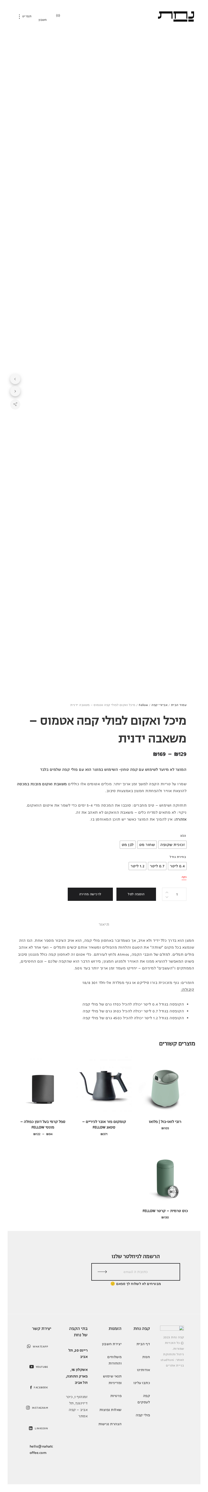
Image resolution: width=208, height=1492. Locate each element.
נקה (184, 877)
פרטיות (116, 1395)
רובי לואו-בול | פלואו (165, 1121)
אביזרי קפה (159, 705)
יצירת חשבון (112, 1344)
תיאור (104, 924)
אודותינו (143, 1370)
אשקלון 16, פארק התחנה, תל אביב (77, 1376)
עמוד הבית (178, 705)
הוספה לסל (136, 894)
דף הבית (143, 1344)
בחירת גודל (178, 857)
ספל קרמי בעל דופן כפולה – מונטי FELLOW (42, 1124)
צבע (183, 836)
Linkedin (41, 1428)
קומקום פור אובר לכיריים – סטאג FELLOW (104, 1124)
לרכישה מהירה (90, 894)
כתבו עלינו (141, 1382)
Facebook (41, 1387)
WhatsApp (40, 1346)
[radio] (172, 845)
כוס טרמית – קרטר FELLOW (165, 1211)
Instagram (40, 1408)
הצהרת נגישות (110, 1424)
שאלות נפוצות (110, 1409)
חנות (146, 1357)
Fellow (143, 705)
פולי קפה (143, 1415)
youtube (42, 1367)
